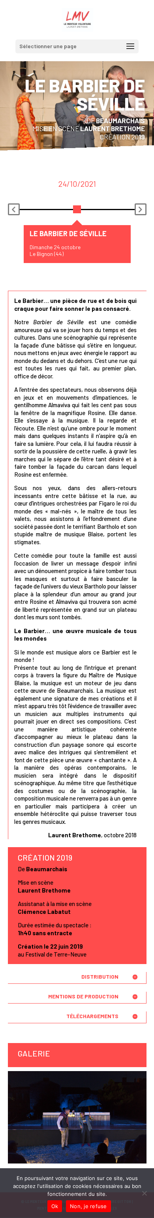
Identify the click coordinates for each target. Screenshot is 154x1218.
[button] (14, 209)
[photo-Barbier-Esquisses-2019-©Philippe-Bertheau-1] (77, 1162)
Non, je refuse (88, 1206)
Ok (54, 1206)
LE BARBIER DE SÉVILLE (68, 233)
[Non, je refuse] (144, 1193)
